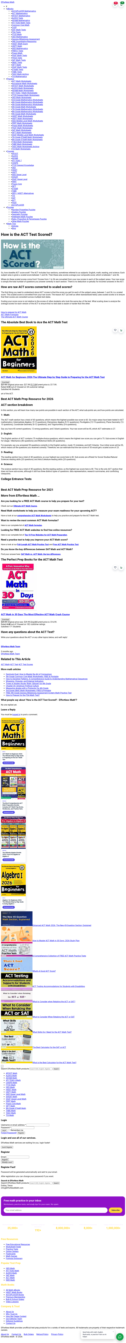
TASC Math (11, 1113)
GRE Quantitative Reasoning (24, 41)
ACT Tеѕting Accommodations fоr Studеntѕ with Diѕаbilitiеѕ (58, 986)
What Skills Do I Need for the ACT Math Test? (52, 1032)
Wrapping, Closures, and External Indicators (24, 681)
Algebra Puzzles (19, 212)
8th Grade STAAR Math (16, 1108)
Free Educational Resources (18, 1244)
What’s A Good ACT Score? (44, 971)
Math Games (11, 1256)
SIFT (14, 186)
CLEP (14, 27)
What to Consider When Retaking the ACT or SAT (53, 1017)
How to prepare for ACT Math (13, 312)
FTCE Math (17, 34)
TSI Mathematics (19, 76)
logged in (16, 714)
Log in (4, 1130)
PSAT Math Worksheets (22, 128)
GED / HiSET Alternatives (23, 193)
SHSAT (15, 177)
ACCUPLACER (18, 205)
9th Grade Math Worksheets (24, 114)
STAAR (15, 189)
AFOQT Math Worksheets (23, 86)
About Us (10, 1312)
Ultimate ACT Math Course (25, 506)
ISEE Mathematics (20, 48)
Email (3, 1157)
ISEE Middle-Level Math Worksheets (27, 121)
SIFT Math (16, 65)
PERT (14, 181)
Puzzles (10, 207)
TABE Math (11, 1111)
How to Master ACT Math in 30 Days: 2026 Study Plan (55, 940)
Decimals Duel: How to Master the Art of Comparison (29, 674)
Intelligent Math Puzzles (22, 217)
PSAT (14, 203)
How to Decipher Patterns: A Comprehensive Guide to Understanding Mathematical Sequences (46, 679)
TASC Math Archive (20, 74)
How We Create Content (16, 1316)
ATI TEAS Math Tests (21, 23)
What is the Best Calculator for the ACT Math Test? (54, 1062)
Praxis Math (17, 53)
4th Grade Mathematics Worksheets (27, 102)
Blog (14, 228)
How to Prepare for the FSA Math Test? (23, 695)
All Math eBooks (13, 1290)
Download (5, 382)
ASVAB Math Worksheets (23, 90)
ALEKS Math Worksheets (22, 88)
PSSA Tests (17, 58)
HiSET (14, 170)
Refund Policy (42, 1334)
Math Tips (11, 224)
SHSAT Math (11, 1096)
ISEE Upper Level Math (15, 1094)
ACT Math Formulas (9, 314)
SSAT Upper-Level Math (16, 1099)
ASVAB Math (11, 1078)
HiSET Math (11, 1089)
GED (14, 167)
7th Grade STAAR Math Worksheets (27, 137)
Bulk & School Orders (15, 1299)
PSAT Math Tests (19, 55)
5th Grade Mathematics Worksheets (27, 104)
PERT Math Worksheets (22, 123)
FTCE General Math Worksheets (25, 95)
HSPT (14, 172)
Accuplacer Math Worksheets (24, 83)
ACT (14, 200)
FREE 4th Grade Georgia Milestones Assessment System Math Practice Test (38, 693)
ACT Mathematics (20, 13)
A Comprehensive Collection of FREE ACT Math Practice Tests (59, 956)
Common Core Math (20, 25)
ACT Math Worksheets (21, 81)
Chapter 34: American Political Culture (22, 686)
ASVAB (15, 158)
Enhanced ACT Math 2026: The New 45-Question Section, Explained (61, 925)
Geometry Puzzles (20, 214)
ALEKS (15, 156)
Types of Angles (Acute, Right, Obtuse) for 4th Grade (28, 683)
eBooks (10, 9)
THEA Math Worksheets (22, 142)
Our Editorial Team (14, 1319)
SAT (14, 198)
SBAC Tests (17, 62)
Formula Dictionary (14, 1258)
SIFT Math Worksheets (22, 132)
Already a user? (7, 1162)
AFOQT (15, 153)
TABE (14, 191)
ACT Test (14, 664)
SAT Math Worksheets (21, 130)
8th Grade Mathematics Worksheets (27, 111)
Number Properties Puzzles (23, 210)
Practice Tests (12, 1249)
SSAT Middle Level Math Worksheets (28, 135)
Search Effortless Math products (15, 1069)
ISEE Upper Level (19, 174)
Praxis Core (17, 184)
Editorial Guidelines (14, 1321)
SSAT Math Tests (19, 67)
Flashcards (11, 1254)
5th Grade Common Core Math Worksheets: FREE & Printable (32, 676)
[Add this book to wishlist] (115, 330)
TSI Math (10, 1115)
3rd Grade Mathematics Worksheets (27, 100)
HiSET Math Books (14, 1292)
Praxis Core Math (13, 1104)
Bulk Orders (29, 1334)
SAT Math (10, 1275)
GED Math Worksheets (21, 97)
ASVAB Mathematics (21, 20)
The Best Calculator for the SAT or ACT (49, 1047)
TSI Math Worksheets (21, 149)
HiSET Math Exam (20, 44)
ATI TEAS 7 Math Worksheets (24, 93)
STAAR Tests (17, 69)
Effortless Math (7, 2)
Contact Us (10, 1323)
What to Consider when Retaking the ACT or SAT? (53, 1001)
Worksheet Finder (13, 1247)
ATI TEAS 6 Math (13, 1080)
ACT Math (5, 664)
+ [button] (6, 9)
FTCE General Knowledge (23, 165)
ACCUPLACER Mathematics (24, 11)
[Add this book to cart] (121, 330)
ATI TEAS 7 (17, 160)
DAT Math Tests (19, 30)
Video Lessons (12, 1302)
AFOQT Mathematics (21, 16)
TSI (13, 196)
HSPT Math (17, 46)
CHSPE (15, 163)
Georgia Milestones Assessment (26, 39)
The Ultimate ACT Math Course (14, 317)
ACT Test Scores (26, 664)
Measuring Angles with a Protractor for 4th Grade (27, 688)
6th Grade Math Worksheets (24, 107)
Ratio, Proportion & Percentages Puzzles (29, 219)
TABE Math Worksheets (22, 144)
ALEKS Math (11, 1075)
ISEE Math (10, 1280)
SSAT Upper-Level (19, 179)
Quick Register (7, 1147)
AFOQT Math (11, 1073)
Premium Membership (15, 1297)
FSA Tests (16, 32)
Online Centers (12, 1251)
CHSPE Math (11, 1082)
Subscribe (115, 1210)
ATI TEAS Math (12, 1271)
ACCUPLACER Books (15, 1295)
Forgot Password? (9, 1133)
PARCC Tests (17, 51)
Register (21, 1133)
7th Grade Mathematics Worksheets (27, 109)
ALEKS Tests (17, 18)
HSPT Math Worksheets (22, 118)
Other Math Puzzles (20, 221)
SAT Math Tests (19, 60)
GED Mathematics (20, 37)
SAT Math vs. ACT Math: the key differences (41, 554)
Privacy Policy (57, 1334)
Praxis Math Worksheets (22, 125)
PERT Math (11, 1101)
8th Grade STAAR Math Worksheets (27, 139)
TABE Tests (17, 72)
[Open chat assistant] (120, 1337)
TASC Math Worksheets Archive (25, 146)
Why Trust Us (11, 1314)
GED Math (10, 1087)
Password (6, 1127)
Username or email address (13, 1125)
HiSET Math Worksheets (22, 116)
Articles (15, 226)
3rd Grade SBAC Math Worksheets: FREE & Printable (28, 690)
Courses (10, 151)
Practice (10, 79)
